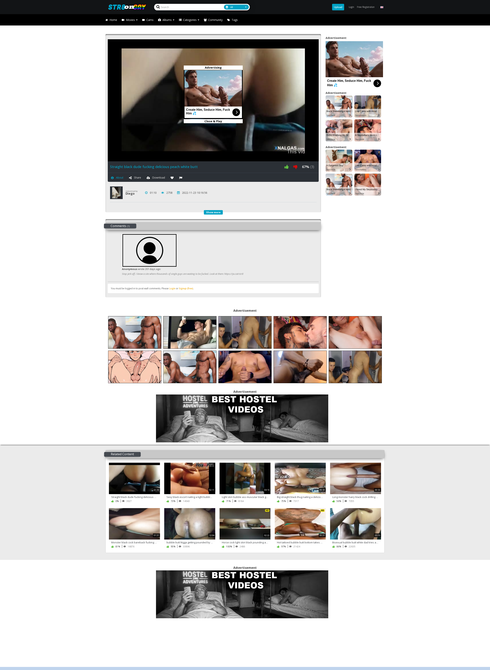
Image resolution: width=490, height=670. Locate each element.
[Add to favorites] (172, 177)
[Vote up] (286, 167)
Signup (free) (186, 288)
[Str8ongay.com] (128, 7)
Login (172, 288)
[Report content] (181, 177)
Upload (338, 7)
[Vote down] (295, 167)
